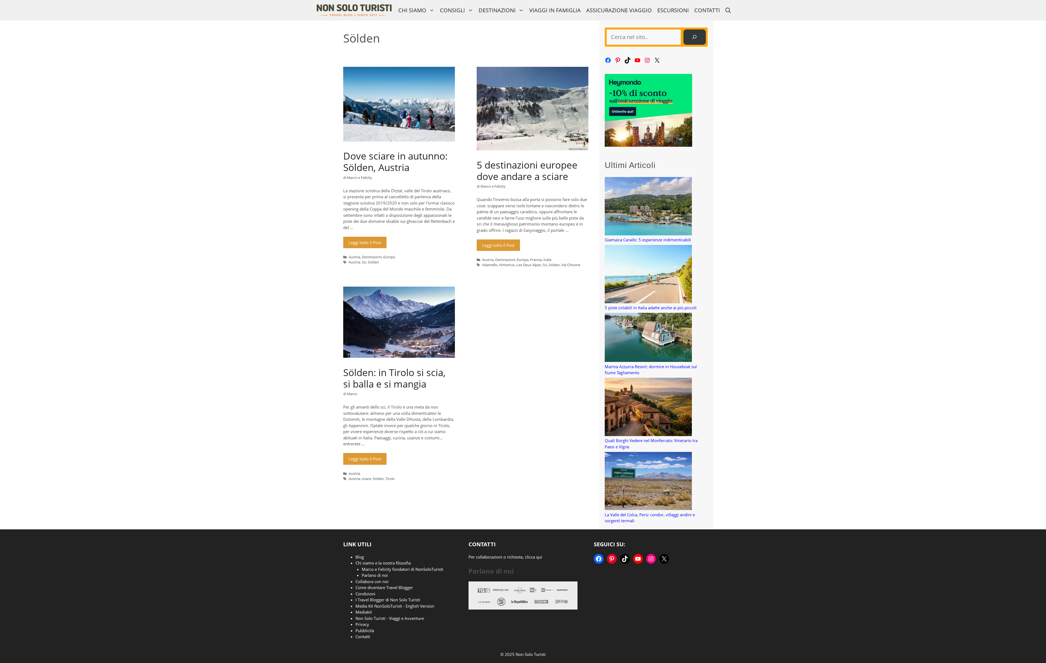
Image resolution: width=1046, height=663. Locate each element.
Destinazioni (497, 10)
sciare (366, 478)
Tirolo (390, 478)
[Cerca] (694, 37)
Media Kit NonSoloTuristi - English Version (394, 606)
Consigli (452, 10)
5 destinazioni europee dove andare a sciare (527, 170)
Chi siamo (412, 10)
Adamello (489, 264)
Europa (389, 256)
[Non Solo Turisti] (354, 10)
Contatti (707, 10)
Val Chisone (570, 264)
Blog (359, 557)
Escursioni (673, 10)
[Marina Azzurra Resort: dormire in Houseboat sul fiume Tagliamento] (648, 338)
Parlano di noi (375, 575)
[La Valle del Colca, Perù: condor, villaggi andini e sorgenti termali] (648, 482)
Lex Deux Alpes (528, 264)
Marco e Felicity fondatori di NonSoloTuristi (402, 569)
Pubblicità (364, 630)
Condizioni (365, 593)
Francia (536, 259)
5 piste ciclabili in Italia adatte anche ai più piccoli (651, 307)
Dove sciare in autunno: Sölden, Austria (395, 161)
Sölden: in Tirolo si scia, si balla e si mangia (394, 378)
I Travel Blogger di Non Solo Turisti (387, 599)
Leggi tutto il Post (365, 242)
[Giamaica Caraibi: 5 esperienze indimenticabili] (648, 207)
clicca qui (533, 557)
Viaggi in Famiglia (555, 10)
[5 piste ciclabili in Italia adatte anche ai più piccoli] (648, 275)
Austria (354, 256)
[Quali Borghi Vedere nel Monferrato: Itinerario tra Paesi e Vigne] (648, 407)
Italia (547, 259)
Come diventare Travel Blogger (384, 587)
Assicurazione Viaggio (619, 10)
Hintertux (507, 264)
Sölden (373, 262)
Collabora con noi (371, 581)
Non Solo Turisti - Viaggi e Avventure (389, 618)
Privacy (362, 624)
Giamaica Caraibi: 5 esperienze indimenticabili (648, 239)
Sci (364, 262)
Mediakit (363, 612)
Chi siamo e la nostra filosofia (383, 563)
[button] (728, 10)
